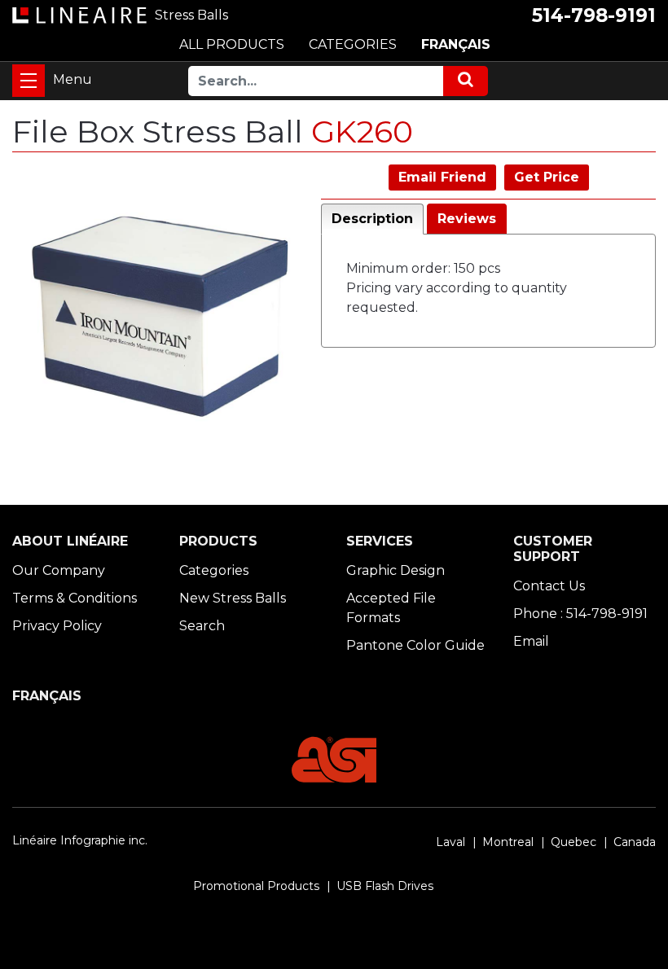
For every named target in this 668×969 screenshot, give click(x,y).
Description (372, 218)
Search (202, 626)
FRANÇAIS (455, 44)
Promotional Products (256, 886)
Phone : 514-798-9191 (580, 613)
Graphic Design (395, 570)
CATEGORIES (353, 44)
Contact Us (549, 586)
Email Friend (442, 177)
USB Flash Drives (384, 886)
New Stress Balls (232, 598)
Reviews (466, 218)
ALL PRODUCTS (231, 44)
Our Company (58, 570)
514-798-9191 (594, 15)
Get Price (546, 177)
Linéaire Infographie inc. (79, 840)
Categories (213, 570)
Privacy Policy (57, 626)
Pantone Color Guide (415, 645)
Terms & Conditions (74, 598)
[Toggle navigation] (28, 80)
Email (531, 641)
